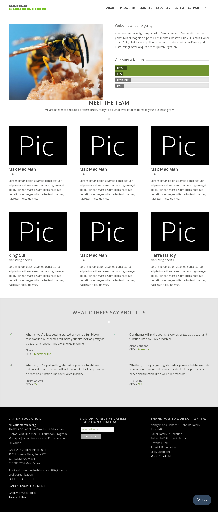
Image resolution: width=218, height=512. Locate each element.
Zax (36, 384)
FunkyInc (143, 349)
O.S (140, 384)
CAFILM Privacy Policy (22, 493)
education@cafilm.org (22, 425)
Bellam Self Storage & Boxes (169, 438)
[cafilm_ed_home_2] (27, 7)
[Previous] (16, 62)
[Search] (206, 7)
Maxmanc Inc (42, 354)
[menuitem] (111, 7)
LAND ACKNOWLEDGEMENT (27, 486)
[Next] (95, 62)
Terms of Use (17, 497)
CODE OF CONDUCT (21, 479)
